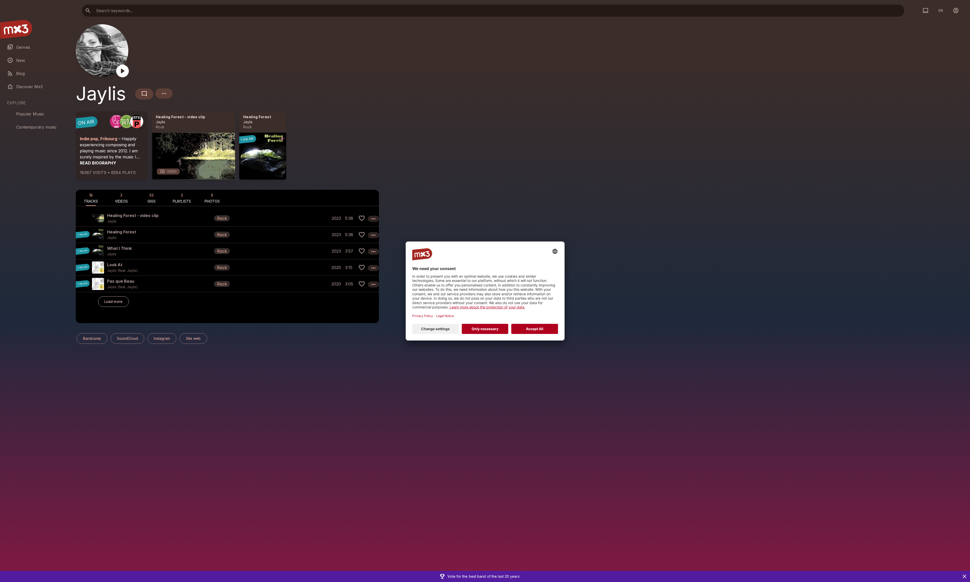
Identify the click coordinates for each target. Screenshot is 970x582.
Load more (113, 301)
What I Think (119, 248)
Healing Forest (257, 117)
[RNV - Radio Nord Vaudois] (126, 121)
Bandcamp (92, 338)
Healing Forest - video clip (180, 117)
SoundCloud (127, 338)
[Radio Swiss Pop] (116, 121)
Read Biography (98, 162)
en (940, 10)
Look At (114, 264)
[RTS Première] (136, 121)
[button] (227, 218)
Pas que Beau (120, 281)
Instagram (162, 338)
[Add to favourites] (361, 218)
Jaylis (160, 122)
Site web (193, 338)
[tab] (91, 198)
